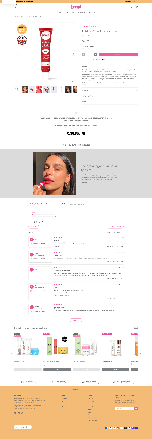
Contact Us (91, 398)
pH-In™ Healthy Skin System (51, 361)
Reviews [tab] (32, 222)
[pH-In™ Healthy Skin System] (57, 345)
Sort (109, 232)
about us (91, 12)
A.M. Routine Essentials (79, 361)
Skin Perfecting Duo (107, 361)
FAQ (89, 404)
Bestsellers (65, 401)
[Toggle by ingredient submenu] (86, 12)
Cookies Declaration (93, 420)
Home (15, 16)
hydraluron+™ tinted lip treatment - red (33, 16)
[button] (137, 7)
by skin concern (69, 12)
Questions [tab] (42, 222)
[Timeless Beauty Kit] (28, 345)
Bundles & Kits (66, 404)
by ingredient (81, 12)
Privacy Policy (91, 417)
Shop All (64, 398)
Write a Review (117, 226)
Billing (89, 412)
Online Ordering (92, 406)
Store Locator (91, 401)
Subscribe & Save (66, 406)
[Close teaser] (16, 4)
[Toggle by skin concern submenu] (75, 12)
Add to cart (118, 54)
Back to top (75, 389)
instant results (21, 16)
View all (136, 328)
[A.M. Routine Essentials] (86, 345)
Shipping (90, 409)
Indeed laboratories (21, 432)
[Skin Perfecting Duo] (115, 345)
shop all (59, 12)
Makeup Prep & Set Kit (137, 361)
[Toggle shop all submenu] (62, 12)
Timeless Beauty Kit (19, 361)
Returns (90, 415)
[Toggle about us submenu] (94, 12)
